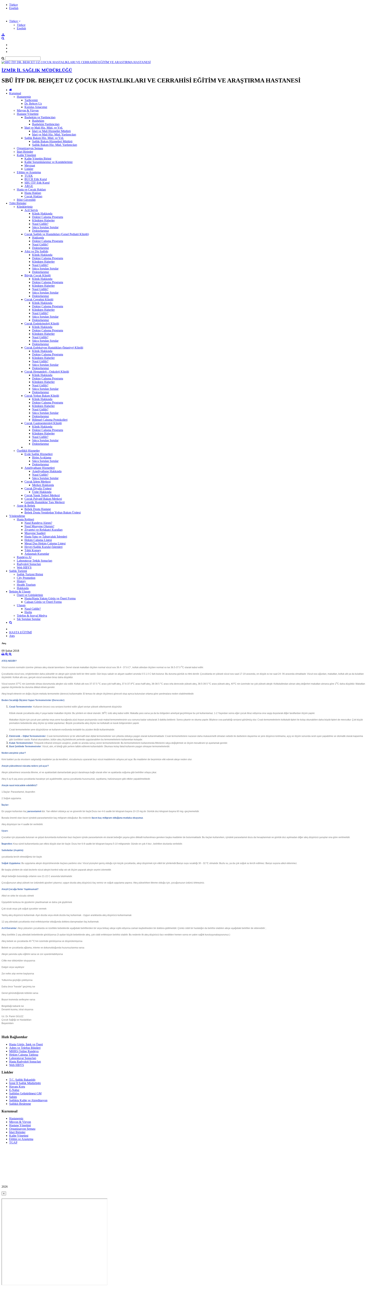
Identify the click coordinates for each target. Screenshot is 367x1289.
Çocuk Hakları (33, 196)
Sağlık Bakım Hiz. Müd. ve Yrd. (44, 138)
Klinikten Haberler (43, 220)
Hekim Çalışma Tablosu (23, 1054)
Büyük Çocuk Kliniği (37, 275)
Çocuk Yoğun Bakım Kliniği (41, 395)
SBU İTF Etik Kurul (37, 182)
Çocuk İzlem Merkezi (37, 481)
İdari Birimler (25, 151)
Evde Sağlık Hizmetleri (38, 454)
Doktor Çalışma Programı (47, 217)
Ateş (12, 635)
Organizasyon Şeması (30, 148)
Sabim (13, 1096)
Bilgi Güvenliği (26, 199)
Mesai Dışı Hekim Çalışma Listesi (45, 543)
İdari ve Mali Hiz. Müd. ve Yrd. (43, 127)
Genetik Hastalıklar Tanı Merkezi (44, 502)
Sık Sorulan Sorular (29, 619)
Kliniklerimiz (25, 206)
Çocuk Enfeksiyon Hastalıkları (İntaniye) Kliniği (53, 347)
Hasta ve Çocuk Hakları (31, 189)
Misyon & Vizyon (28, 110)
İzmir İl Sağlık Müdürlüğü (25, 1083)
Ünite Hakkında (41, 491)
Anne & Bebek (26, 505)
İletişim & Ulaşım (19, 591)
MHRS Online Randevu (24, 1051)
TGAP (13, 1142)
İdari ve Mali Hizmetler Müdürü (51, 131)
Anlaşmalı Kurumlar (36, 553)
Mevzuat (29, 165)
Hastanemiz (24, 96)
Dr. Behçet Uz (33, 103)
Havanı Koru (17, 1086)
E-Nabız (14, 1090)
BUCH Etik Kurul (35, 179)
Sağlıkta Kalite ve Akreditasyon (28, 1100)
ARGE (28, 186)
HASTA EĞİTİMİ (20, 632)
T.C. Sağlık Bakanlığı (22, 1079)
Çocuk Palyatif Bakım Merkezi (43, 498)
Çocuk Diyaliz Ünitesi (37, 488)
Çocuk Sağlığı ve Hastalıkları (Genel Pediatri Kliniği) (56, 234)
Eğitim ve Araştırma (29, 172)
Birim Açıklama (41, 457)
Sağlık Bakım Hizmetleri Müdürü (52, 141)
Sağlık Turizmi (18, 571)
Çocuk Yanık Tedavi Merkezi (42, 495)
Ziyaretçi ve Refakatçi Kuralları (43, 529)
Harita (28, 612)
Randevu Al (24, 557)
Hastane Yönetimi (27, 113)
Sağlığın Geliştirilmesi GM (25, 1093)
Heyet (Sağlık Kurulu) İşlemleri (43, 546)
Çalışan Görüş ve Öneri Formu (43, 601)
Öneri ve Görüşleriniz (30, 595)
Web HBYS (24, 567)
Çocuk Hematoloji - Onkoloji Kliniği (46, 371)
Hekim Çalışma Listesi (38, 540)
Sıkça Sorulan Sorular (45, 227)
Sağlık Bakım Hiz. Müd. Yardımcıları (54, 144)
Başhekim (38, 120)
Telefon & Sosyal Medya (32, 615)
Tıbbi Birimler (17, 203)
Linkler (28, 168)
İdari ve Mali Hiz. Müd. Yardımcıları (54, 134)
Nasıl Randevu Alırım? (38, 522)
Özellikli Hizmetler (28, 450)
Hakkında (38, 237)
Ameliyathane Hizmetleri (39, 467)
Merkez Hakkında (43, 485)
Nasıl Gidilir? (40, 223)
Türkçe (13, 4)
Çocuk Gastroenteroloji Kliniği (43, 423)
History (21, 581)
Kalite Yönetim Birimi (37, 158)
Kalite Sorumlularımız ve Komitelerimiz (48, 162)
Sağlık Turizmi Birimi (30, 574)
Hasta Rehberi (25, 519)
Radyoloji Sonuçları (29, 564)
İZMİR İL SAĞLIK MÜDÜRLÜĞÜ (37, 70)
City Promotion (26, 577)
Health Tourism (26, 584)
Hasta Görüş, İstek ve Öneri (26, 1044)
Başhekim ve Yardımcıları (39, 117)
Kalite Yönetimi (26, 155)
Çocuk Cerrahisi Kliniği (38, 299)
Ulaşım (21, 605)
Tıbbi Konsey (32, 550)
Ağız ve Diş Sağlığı (36, 251)
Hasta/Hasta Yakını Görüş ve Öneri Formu (50, 598)
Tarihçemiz (31, 100)
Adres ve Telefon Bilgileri (25, 1047)
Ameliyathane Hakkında (47, 471)
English (13, 8)
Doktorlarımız (40, 230)
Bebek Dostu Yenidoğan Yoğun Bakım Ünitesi (52, 512)
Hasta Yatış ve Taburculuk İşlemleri (45, 536)
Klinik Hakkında (42, 213)
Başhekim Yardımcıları (45, 124)
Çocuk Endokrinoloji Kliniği (41, 323)
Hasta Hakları (32, 193)
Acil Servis (31, 210)
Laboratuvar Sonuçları (22, 1058)
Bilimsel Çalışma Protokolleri (49, 419)
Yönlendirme (17, 516)
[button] (14, 21)
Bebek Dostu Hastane (37, 509)
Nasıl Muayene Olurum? (39, 526)
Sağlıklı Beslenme (20, 1103)
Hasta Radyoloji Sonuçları (25, 1061)
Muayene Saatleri (34, 533)
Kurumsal (15, 93)
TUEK (28, 175)
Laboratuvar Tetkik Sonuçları (34, 560)
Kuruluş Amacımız (35, 107)
